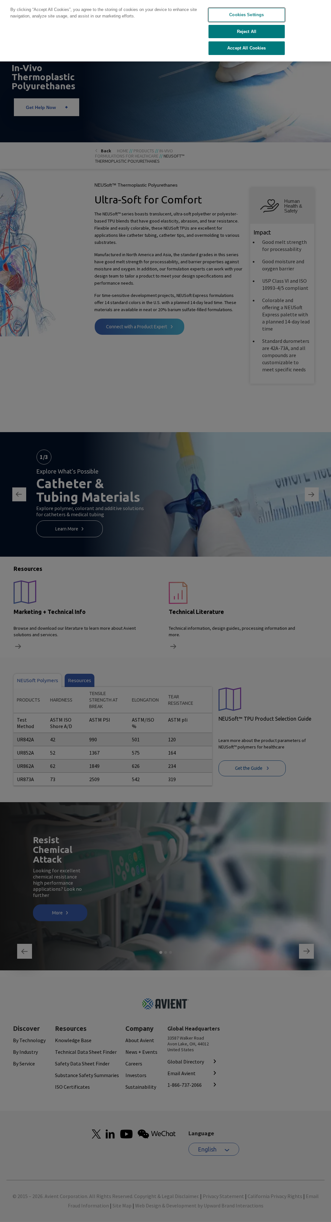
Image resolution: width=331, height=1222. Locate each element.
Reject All (246, 31)
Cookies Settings (246, 14)
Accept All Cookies (246, 48)
